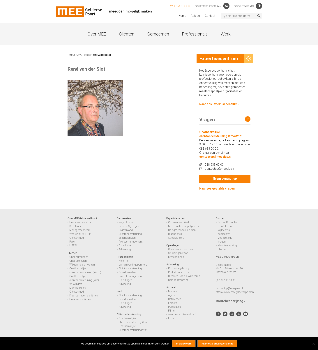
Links (171, 318)
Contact (210, 15)
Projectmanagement (130, 241)
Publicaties (174, 306)
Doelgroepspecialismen (182, 230)
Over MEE (96, 34)
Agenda (172, 295)
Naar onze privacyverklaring (217, 343)
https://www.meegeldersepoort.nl (235, 292)
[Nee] (313, 344)
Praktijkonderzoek (178, 272)
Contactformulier (228, 222)
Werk (226, 34)
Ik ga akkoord (184, 343)
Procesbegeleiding (179, 268)
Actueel (195, 15)
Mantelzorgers (77, 287)
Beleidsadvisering (178, 279)
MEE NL (73, 245)
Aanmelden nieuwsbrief (181, 314)
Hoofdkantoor (226, 226)
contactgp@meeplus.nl (215, 156)
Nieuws (172, 291)
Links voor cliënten (80, 299)
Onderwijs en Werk (179, 222)
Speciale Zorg (176, 237)
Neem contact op (225, 178)
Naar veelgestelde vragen (217, 188)
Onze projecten (78, 260)
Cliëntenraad (76, 237)
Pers (72, 241)
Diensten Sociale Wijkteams (184, 276)
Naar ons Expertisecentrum (218, 104)
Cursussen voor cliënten (182, 249)
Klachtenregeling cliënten (83, 295)
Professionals (195, 34)
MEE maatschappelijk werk (183, 226)
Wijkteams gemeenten (82, 264)
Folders (172, 302)
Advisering (125, 249)
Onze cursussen (78, 256)
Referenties (174, 299)
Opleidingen (125, 245)
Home (182, 15)
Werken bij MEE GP (80, 233)
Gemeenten (158, 34)
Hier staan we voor (80, 222)
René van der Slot (82, 55)
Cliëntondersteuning (130, 233)
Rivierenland (126, 230)
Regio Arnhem (127, 222)
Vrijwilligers (75, 283)
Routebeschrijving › (230, 301)
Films (171, 310)
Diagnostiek (175, 233)
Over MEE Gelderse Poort (82, 218)
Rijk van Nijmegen (129, 226)
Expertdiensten (127, 237)
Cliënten (126, 34)
